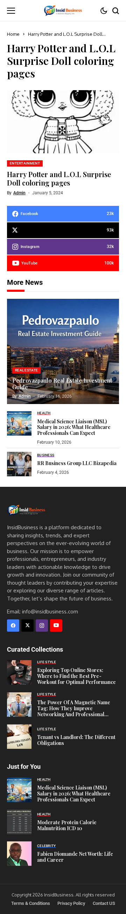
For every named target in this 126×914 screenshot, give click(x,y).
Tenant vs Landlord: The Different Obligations (76, 740)
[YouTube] (56, 625)
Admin (19, 192)
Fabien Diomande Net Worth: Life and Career (75, 857)
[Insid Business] (63, 10)
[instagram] (42, 625)
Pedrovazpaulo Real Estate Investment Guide (62, 384)
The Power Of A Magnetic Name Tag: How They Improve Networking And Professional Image (73, 711)
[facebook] (13, 625)
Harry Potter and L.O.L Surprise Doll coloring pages (59, 178)
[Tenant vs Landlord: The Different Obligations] (19, 736)
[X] (27, 625)
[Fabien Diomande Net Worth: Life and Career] (19, 853)
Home (13, 34)
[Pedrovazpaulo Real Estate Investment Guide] (63, 351)
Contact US (104, 903)
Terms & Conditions (30, 903)
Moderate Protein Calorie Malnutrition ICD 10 (67, 825)
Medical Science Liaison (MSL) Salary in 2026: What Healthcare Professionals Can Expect (74, 427)
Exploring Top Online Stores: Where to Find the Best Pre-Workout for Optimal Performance (76, 676)
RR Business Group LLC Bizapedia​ (77, 463)
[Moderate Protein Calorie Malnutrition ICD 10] (19, 822)
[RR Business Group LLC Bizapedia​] (19, 464)
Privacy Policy (71, 903)
